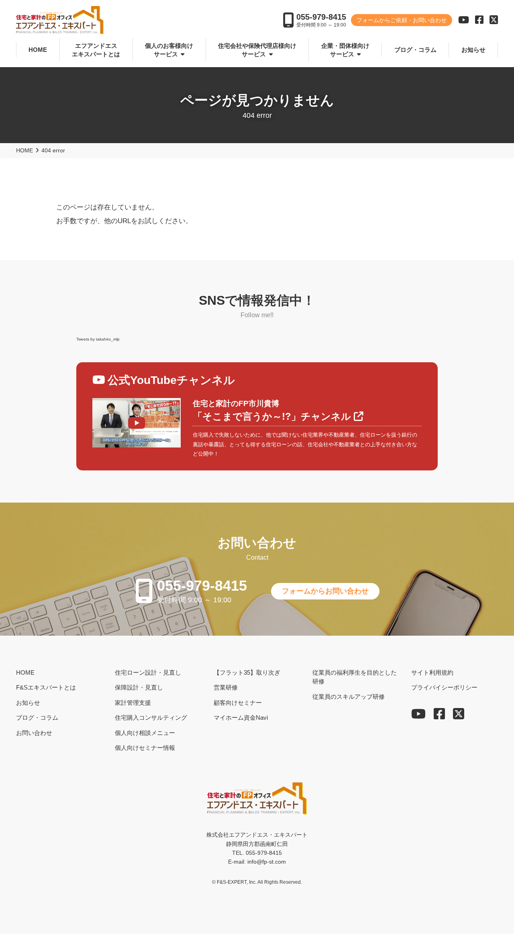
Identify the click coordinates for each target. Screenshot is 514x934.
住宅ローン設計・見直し (148, 672)
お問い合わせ (34, 732)
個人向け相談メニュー (145, 732)
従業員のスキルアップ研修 (348, 696)
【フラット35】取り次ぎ (247, 672)
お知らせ (473, 49)
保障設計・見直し (139, 687)
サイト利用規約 (432, 672)
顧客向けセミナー (238, 702)
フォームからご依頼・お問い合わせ (402, 20)
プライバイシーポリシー (444, 687)
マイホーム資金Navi (241, 717)
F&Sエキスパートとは (46, 687)
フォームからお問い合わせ (325, 591)
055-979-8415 (321, 16)
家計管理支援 (133, 702)
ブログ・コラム (415, 49)
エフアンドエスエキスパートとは (96, 49)
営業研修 (226, 687)
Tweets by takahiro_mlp (98, 339)
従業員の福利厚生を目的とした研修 (354, 677)
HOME (38, 49)
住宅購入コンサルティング (151, 717)
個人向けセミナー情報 (145, 747)
